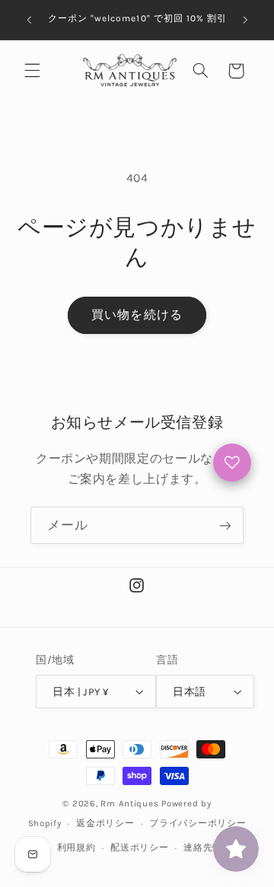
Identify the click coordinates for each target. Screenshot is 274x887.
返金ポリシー (105, 823)
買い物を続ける (136, 315)
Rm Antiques (129, 803)
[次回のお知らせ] (245, 20)
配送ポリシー (139, 847)
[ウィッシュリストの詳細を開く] (232, 463)
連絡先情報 (207, 847)
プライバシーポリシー (197, 823)
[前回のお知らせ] (29, 20)
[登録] (225, 525)
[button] (31, 70)
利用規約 (76, 847)
